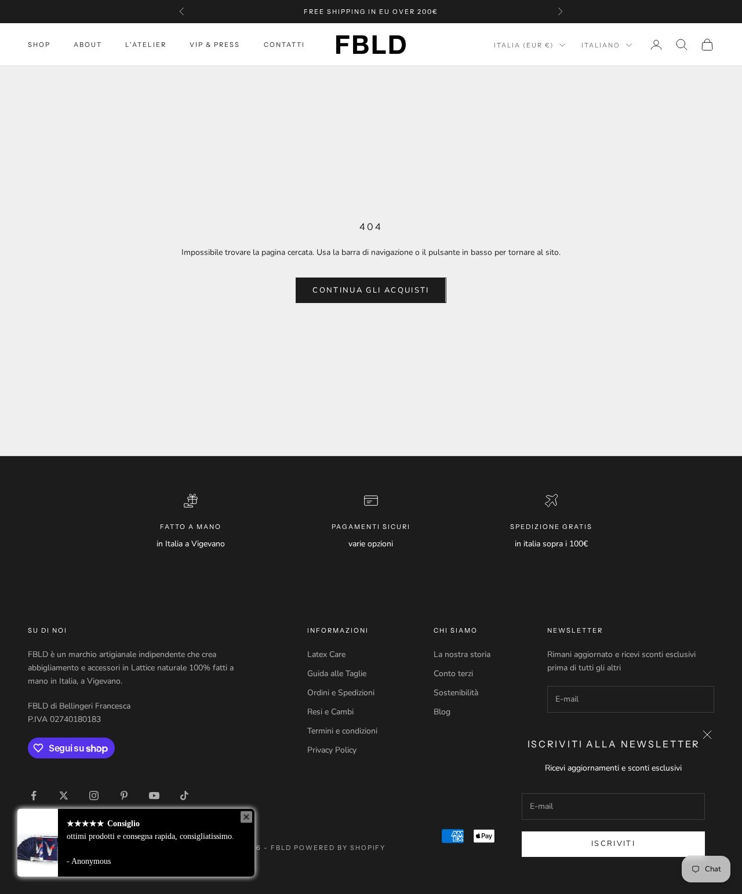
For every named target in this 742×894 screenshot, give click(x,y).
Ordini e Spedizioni (340, 692)
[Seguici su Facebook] (33, 795)
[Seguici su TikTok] (184, 795)
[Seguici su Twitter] (64, 795)
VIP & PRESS (215, 45)
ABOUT (88, 45)
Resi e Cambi (330, 711)
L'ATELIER (145, 45)
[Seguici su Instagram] (94, 795)
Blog (442, 711)
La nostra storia (462, 654)
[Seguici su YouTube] (154, 795)
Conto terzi (453, 673)
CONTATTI (284, 45)
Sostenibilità (456, 692)
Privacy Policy (332, 750)
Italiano (600, 45)
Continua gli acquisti (370, 290)
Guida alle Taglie (336, 673)
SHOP (39, 45)
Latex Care (326, 654)
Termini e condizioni (342, 730)
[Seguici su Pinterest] (124, 795)
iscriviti (613, 843)
